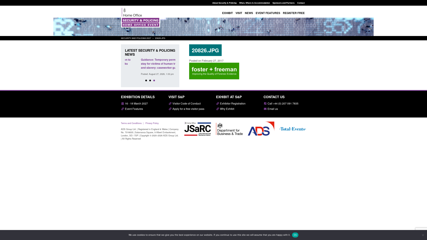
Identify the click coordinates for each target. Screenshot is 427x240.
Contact (301, 2)
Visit (239, 13)
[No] (422, 235)
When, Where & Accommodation (254, 2)
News (249, 13)
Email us (272, 109)
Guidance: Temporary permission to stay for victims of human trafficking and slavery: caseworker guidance (147, 64)
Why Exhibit (226, 109)
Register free (294, 13)
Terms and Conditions (131, 123)
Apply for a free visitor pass (188, 109)
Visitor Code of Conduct (186, 103)
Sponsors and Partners (284, 2)
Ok (295, 235)
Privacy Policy (152, 123)
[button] (146, 80)
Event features (268, 13)
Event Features (133, 109)
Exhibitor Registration (232, 103)
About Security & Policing (224, 2)
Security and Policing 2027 (136, 38)
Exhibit (227, 13)
